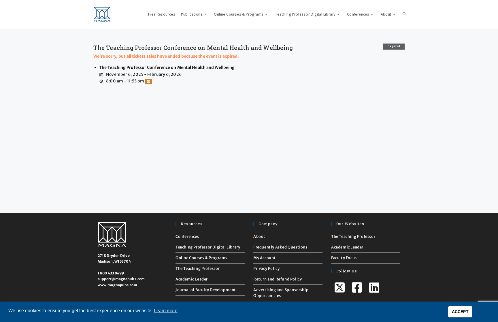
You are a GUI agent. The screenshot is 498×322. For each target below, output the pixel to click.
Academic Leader (192, 279)
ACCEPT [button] (460, 311)
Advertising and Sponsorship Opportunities (280, 292)
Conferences (187, 236)
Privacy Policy (266, 268)
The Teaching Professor (198, 268)
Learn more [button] (166, 310)
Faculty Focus (344, 257)
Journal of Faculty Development (206, 289)
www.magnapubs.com (117, 285)
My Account (264, 257)
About (259, 236)
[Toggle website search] (404, 14)
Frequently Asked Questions (280, 247)
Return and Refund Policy (277, 279)
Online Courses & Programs (201, 257)
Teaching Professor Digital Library (208, 247)
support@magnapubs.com (121, 279)
